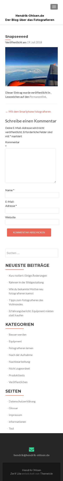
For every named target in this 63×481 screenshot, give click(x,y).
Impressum (15, 414)
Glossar (13, 408)
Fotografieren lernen (21, 348)
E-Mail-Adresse (11, 203)
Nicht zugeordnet (19, 368)
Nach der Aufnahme (21, 354)
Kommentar (12, 144)
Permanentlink (38, 96)
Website (10, 217)
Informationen (17, 421)
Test (11, 428)
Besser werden (17, 334)
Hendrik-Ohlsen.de (30, 15)
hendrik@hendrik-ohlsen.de (32, 455)
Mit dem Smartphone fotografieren (28, 111)
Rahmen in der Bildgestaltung (26, 282)
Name (9, 190)
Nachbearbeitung (19, 361)
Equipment (15, 341)
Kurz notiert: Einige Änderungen (28, 275)
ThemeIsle (46, 473)
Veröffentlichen (18, 382)
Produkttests (17, 375)
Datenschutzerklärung (22, 401)
